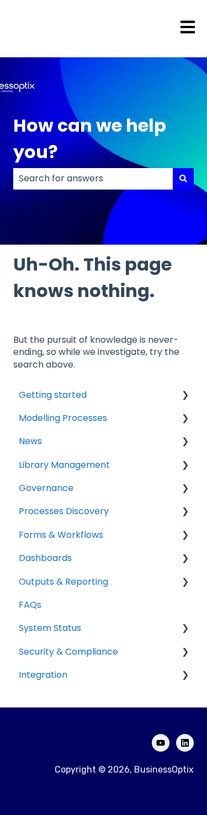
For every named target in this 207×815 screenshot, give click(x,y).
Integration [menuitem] (43, 674)
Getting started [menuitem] (53, 394)
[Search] (183, 178)
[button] (185, 396)
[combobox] (93, 178)
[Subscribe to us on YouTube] (160, 743)
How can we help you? (89, 138)
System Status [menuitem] (50, 628)
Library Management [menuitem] (64, 464)
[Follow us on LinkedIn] (185, 743)
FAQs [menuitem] (30, 604)
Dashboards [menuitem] (45, 558)
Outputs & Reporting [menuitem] (63, 581)
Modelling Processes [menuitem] (63, 418)
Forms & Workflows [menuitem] (61, 534)
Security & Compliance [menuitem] (68, 651)
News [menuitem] (30, 441)
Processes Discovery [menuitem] (64, 511)
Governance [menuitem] (46, 488)
